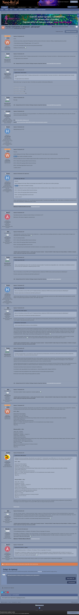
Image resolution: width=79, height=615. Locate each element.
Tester (8, 54)
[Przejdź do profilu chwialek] (7, 113)
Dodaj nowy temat (59, 31)
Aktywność (12, 7)
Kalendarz (21, 9)
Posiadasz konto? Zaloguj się (63, 1)
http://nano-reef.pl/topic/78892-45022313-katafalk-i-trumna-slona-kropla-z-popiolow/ (32, 122)
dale (8, 231)
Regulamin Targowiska (41, 9)
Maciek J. (8, 529)
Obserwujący (72, 26)
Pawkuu (8, 453)
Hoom (8, 127)
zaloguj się (40, 571)
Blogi (26, 9)
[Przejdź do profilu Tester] (7, 55)
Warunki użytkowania (25, 613)
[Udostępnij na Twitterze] (2, 592)
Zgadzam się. (74, 612)
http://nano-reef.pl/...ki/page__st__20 (22, 120)
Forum (6, 9)
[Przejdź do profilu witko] (3, 27)
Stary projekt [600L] (50, 63)
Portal (2, 9)
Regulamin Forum (32, 9)
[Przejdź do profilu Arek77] (7, 217)
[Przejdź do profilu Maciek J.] (7, 530)
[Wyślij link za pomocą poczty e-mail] (6, 592)
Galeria (15, 9)
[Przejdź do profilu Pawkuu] (7, 457)
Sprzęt (24, 28)
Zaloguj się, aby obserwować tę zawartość (60, 26)
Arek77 (8, 212)
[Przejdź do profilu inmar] (7, 71)
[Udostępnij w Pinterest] (8, 592)
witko (8, 38)
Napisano (19, 36)
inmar (8, 70)
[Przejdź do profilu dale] (7, 234)
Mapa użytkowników (22, 7)
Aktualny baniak (16, 506)
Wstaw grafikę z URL (70, 578)
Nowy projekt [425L (57, 63)
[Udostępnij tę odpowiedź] (76, 36)
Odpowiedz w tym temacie (71, 31)
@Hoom (15, 156)
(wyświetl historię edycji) (35, 206)
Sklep (11, 9)
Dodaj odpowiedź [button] (71, 582)
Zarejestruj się (73, 1)
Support (36, 7)
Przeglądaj (4, 7)
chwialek (8, 111)
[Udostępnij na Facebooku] (4, 592)
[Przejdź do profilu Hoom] (7, 131)
